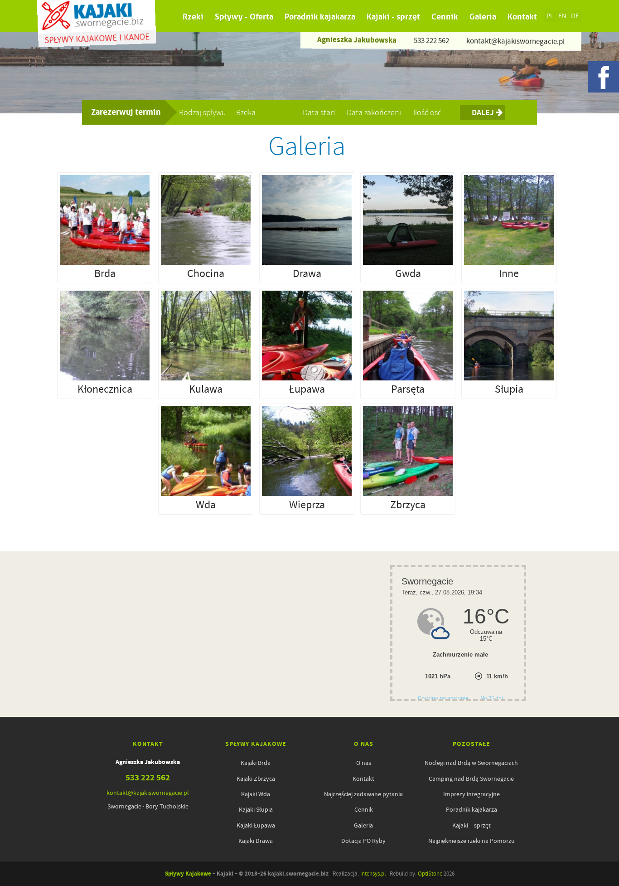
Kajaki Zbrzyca (256, 778)
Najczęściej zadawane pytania (363, 794)
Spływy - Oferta (244, 17)
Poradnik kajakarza (320, 17)
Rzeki (193, 17)
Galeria (482, 17)
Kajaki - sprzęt (393, 17)
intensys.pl (373, 873)
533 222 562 (431, 40)
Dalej (484, 112)
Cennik (444, 17)
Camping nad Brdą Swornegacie (471, 778)
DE (575, 16)
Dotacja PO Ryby (363, 841)
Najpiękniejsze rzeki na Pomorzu (471, 841)
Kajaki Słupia (256, 809)
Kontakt (522, 17)
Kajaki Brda (256, 763)
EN (562, 16)
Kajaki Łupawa (256, 825)
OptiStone (430, 873)
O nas (363, 763)
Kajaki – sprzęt (471, 825)
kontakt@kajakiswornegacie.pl (515, 41)
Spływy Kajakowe (188, 873)
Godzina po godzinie (443, 698)
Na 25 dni (491, 698)
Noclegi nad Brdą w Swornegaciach (471, 763)
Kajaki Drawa (255, 841)
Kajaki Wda (255, 794)
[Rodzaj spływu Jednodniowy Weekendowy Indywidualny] (206, 111)
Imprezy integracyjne (471, 794)
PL (549, 16)
